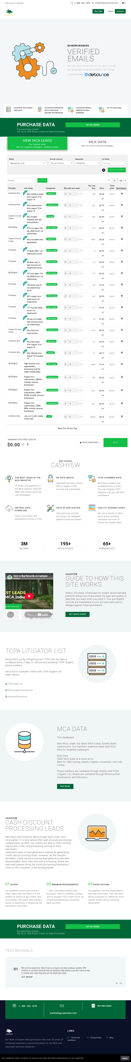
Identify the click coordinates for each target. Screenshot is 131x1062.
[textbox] (114, 163)
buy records (104, 1006)
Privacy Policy (95, 1038)
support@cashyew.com (106, 3)
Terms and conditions (73, 1039)
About (110, 11)
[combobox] (28, 163)
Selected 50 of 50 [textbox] (27, 163)
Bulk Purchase (90, 442)
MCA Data (97, 143)
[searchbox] (61, 163)
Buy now (65, 786)
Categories (79, 159)
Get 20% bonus (92, 125)
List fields (105, 159)
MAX (80, 194)
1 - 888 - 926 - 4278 (82, 3)
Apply (125, 1058)
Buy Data (98, 11)
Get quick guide (77, 614)
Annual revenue (56, 159)
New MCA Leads (37, 143)
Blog (111, 1038)
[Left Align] (23, 444)
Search (42, 180)
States (11, 159)
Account (120, 11)
